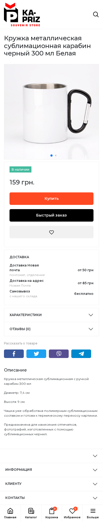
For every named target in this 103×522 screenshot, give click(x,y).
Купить (52, 198)
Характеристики (26, 315)
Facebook (14, 354)
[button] (31, 513)
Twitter (36, 354)
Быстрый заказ (51, 215)
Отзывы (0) (20, 329)
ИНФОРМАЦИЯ (18, 470)
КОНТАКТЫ (15, 498)
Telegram (81, 354)
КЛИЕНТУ (13, 484)
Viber (59, 354)
